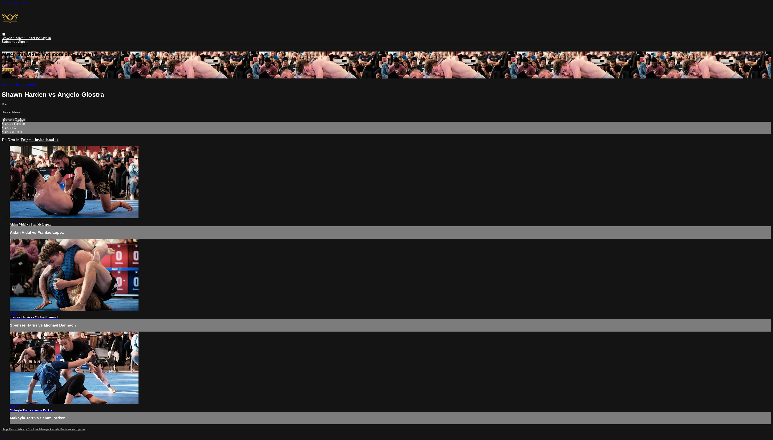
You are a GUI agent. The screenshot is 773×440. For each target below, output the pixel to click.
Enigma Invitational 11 (40, 140)
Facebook (8, 120)
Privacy (22, 429)
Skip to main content (15, 3)
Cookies (33, 429)
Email (22, 120)
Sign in (46, 38)
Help (5, 429)
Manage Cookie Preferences (57, 429)
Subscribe (8, 69)
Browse (7, 38)
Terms (13, 429)
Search (18, 38)
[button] (3, 34)
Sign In (23, 41)
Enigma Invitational (18, 84)
